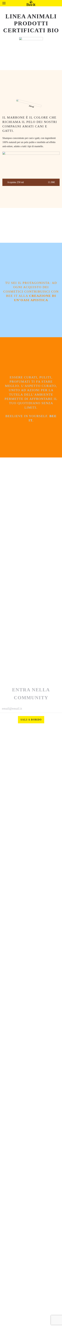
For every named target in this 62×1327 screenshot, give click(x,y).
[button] (4, 3)
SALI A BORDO (31, 719)
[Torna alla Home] (31, 3)
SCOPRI (31, 198)
